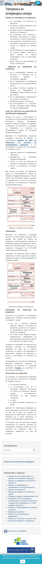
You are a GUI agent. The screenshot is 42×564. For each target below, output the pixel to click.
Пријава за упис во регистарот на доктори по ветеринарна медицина (21, 477)
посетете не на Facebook (16, 531)
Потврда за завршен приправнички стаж (23, 496)
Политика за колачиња (31, 558)
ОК (23, 561)
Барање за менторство (16, 489)
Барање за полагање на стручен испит (22, 518)
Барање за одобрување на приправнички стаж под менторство (21, 486)
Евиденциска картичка (16, 512)
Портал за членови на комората (19, 461)
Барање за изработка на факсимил (21, 520)
